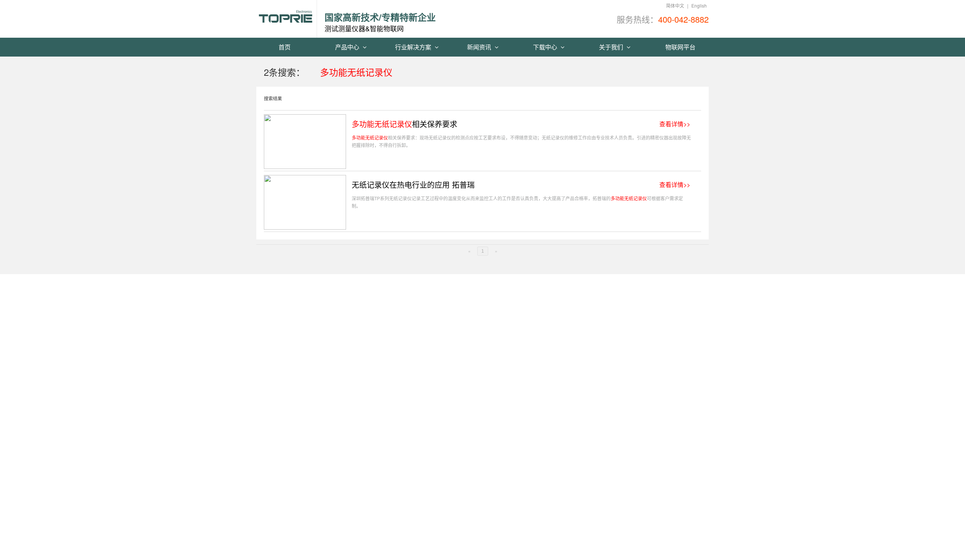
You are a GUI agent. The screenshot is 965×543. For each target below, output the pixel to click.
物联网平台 (680, 47)
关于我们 (612, 47)
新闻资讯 (480, 47)
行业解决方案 (414, 47)
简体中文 (675, 5)
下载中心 (546, 47)
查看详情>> (674, 124)
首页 (285, 47)
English (699, 5)
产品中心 (348, 47)
